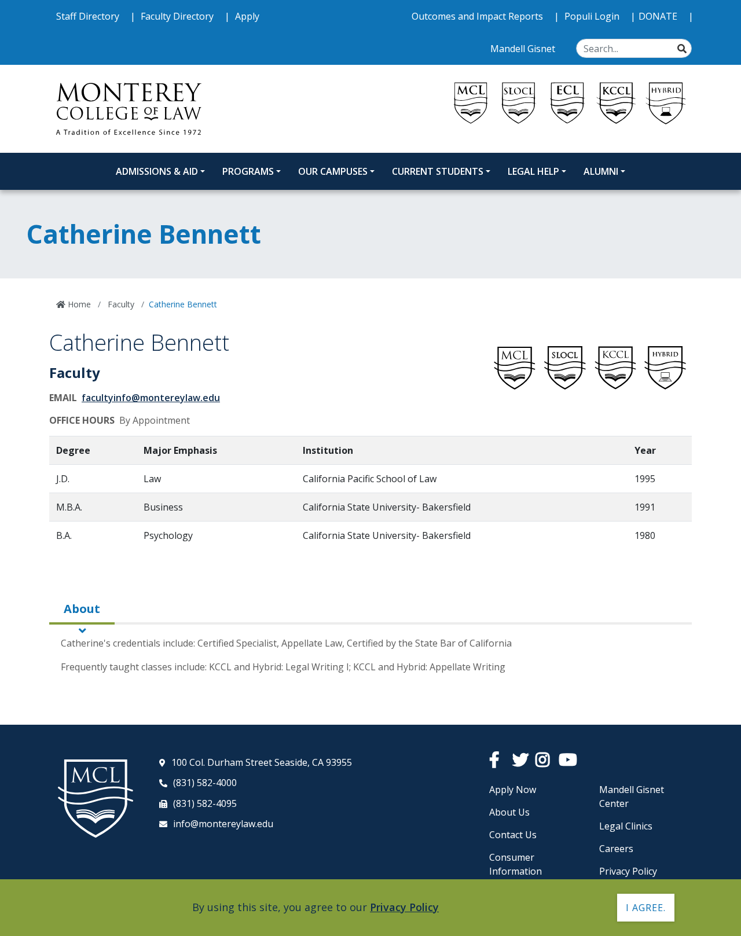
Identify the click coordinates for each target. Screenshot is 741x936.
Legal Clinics (625, 826)
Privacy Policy (628, 871)
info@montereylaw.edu (223, 823)
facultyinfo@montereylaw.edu (151, 397)
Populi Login (593, 16)
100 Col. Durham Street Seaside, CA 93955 (261, 762)
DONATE (659, 16)
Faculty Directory (178, 16)
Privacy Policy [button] (404, 907)
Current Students (437, 171)
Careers (616, 848)
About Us (509, 812)
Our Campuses (333, 171)
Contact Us (513, 834)
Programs (248, 171)
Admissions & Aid (157, 171)
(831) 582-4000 (205, 782)
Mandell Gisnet (523, 48)
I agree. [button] (646, 907)
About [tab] (82, 608)
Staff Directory (89, 16)
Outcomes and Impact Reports (478, 16)
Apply (247, 16)
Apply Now (512, 789)
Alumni (601, 171)
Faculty (119, 304)
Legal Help (533, 171)
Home (78, 304)
